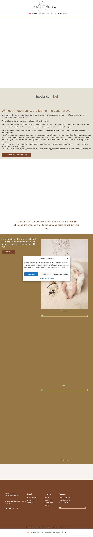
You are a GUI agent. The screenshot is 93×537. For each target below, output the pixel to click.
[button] (68, 259)
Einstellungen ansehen (61, 274)
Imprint (52, 278)
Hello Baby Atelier (11, 495)
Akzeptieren (31, 274)
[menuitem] (30, 13)
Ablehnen (45, 274)
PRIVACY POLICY (44, 278)
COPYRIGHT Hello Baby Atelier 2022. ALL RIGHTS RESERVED (46, 527)
